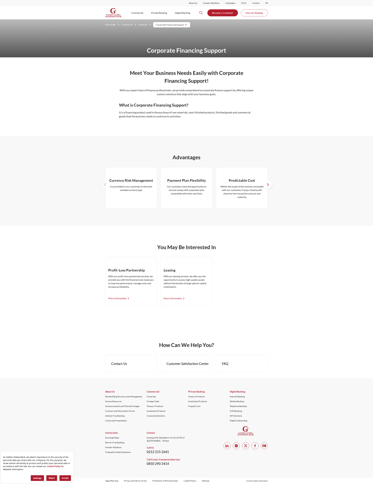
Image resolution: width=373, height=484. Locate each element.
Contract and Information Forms (120, 411)
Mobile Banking (237, 401)
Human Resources (113, 401)
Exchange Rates (112, 438)
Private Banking (159, 13)
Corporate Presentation (116, 420)
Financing (142, 24)
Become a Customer (222, 12)
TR (266, 3)
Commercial (137, 13)
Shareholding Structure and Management (123, 396)
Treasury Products (155, 406)
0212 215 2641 (158, 452)
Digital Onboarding (238, 420)
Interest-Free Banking (115, 416)
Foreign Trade (153, 401)
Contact (255, 3)
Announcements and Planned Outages (122, 406)
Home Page (110, 24)
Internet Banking (254, 12)
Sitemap (205, 481)
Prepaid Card (194, 406)
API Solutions (236, 416)
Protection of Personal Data (165, 481)
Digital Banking (182, 13)
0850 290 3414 (158, 464)
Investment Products (156, 411)
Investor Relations (211, 3)
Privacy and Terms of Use (135, 481)
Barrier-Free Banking (114, 442)
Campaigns (230, 3)
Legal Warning (111, 481)
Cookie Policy (190, 481)
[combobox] (172, 24)
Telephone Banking (238, 406)
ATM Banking (236, 411)
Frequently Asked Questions (118, 452)
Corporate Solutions (156, 416)
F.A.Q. (243, 3)
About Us (193, 3)
